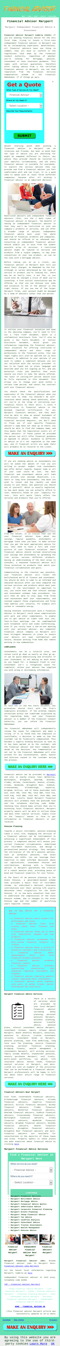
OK (53, 1343)
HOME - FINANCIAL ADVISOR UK (30, 1307)
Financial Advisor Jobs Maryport (21, 1266)
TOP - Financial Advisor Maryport (22, 1284)
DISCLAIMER (52, 16)
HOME (23, 16)
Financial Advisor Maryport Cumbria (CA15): (28, 35)
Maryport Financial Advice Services (26, 1149)
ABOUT (36, 16)
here (16, 1144)
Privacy (53, 1320)
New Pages (19, 1320)
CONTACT (43, 16)
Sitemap (7, 1320)
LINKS (29, 16)
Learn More (38, 1343)
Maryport (51, 775)
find (13, 1097)
